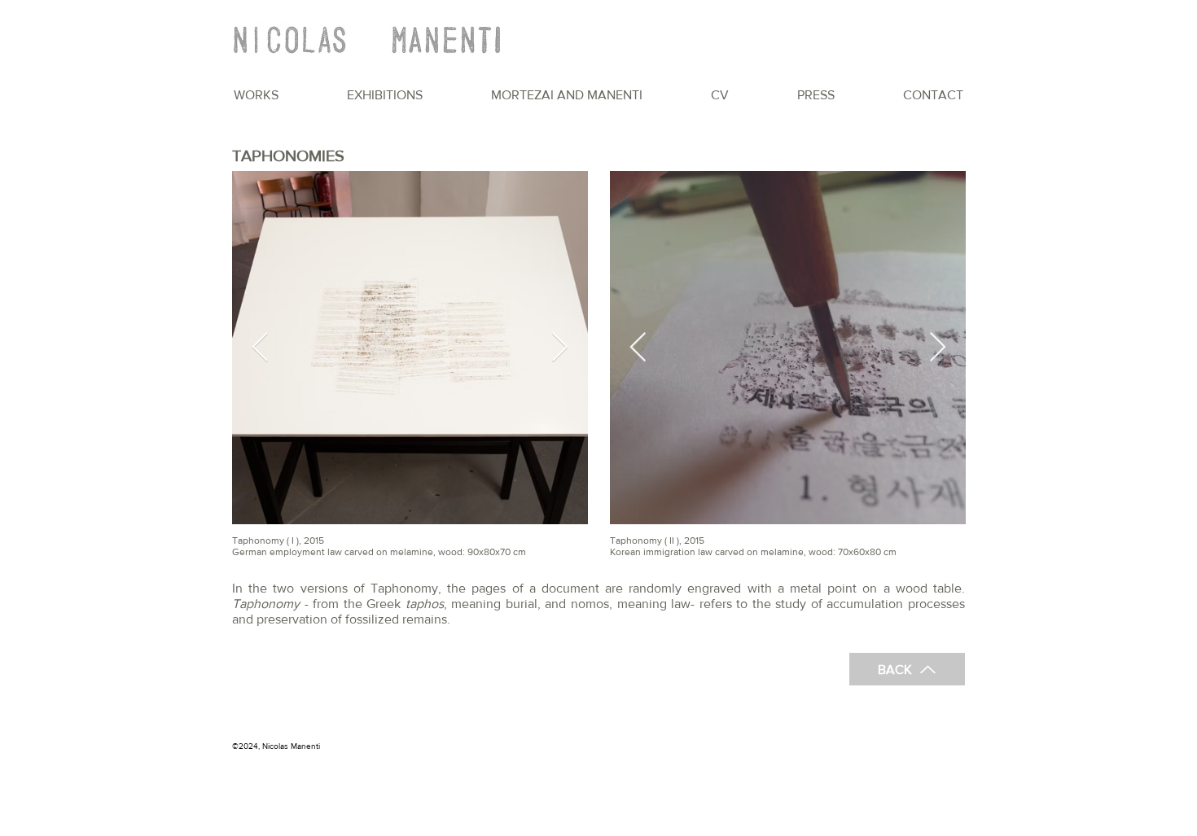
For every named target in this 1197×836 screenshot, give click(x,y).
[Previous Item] (260, 348)
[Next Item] (559, 348)
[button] (256, 95)
